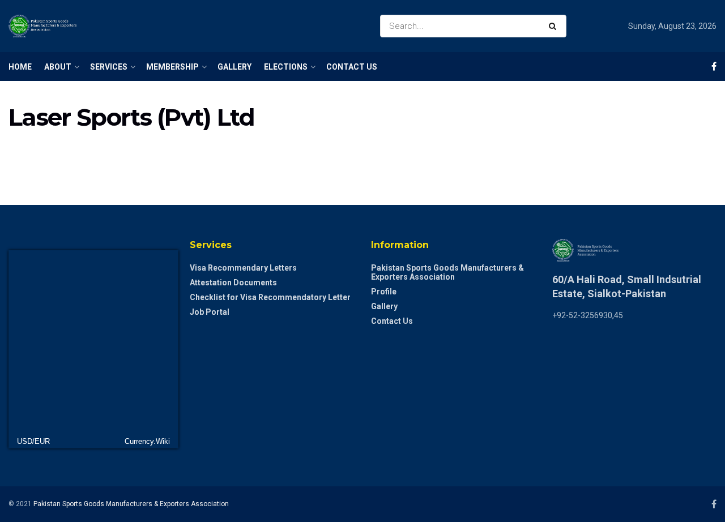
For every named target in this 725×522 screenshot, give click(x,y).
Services (108, 66)
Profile (383, 291)
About (57, 66)
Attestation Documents (233, 282)
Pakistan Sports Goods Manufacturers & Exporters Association (447, 272)
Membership (172, 66)
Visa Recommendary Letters (243, 267)
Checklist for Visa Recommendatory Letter (270, 297)
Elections (286, 66)
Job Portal (209, 311)
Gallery (234, 66)
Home (20, 66)
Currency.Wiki (147, 441)
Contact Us (351, 66)
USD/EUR (33, 441)
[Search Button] (554, 26)
